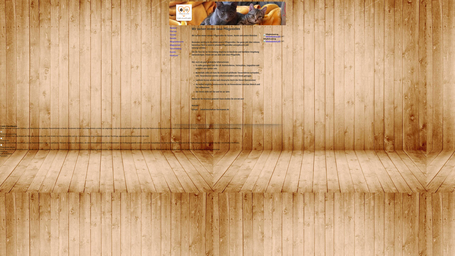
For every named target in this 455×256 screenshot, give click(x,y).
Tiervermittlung (175, 49)
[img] (227, 13)
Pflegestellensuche (177, 42)
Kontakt (173, 52)
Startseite (173, 28)
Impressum (174, 55)
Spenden (173, 38)
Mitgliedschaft (175, 45)
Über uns (173, 31)
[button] (120, 152)
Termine (173, 35)
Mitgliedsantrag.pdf (273, 36)
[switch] (1, 132)
